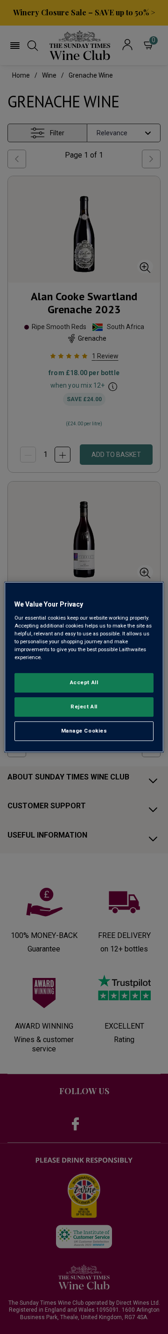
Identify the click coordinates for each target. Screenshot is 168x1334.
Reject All (84, 706)
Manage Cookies (84, 730)
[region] (84, 667)
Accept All (84, 682)
